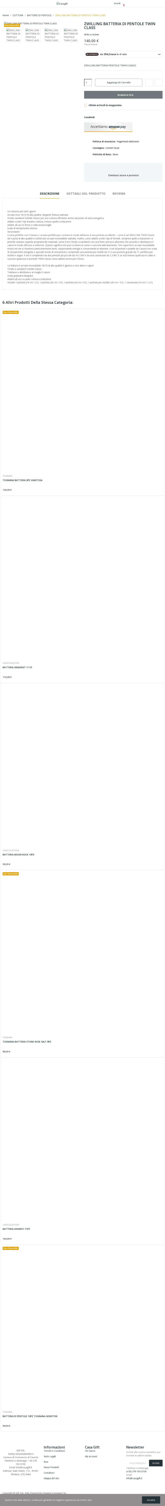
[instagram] (10, 1477)
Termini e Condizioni (54, 1450)
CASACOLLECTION (11, 663)
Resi (46, 1461)
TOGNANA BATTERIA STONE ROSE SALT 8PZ (27, 1041)
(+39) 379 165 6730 (136, 1471)
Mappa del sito (51, 1478)
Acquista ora (125, 94)
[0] (121, 3)
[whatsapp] (17, 1477)
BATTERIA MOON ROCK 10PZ (18, 854)
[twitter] (7, 1477)
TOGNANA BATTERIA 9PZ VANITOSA (22, 480)
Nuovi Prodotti (51, 1467)
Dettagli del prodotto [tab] (86, 193)
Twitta (104, 117)
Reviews (118, 193)
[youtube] (13, 1477)
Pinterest (110, 117)
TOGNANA (7, 476)
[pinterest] (20, 1477)
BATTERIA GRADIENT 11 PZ (17, 667)
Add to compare (159, 82)
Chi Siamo (90, 1450)
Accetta (151, 1499)
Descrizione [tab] (49, 193)
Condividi (99, 117)
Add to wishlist (149, 82)
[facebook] (3, 1477)
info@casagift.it (134, 1478)
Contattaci (49, 1472)
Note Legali (50, 1456)
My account (91, 1456)
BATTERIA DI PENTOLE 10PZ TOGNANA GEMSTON (30, 1416)
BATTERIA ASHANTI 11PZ (16, 1228)
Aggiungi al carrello (119, 82)
